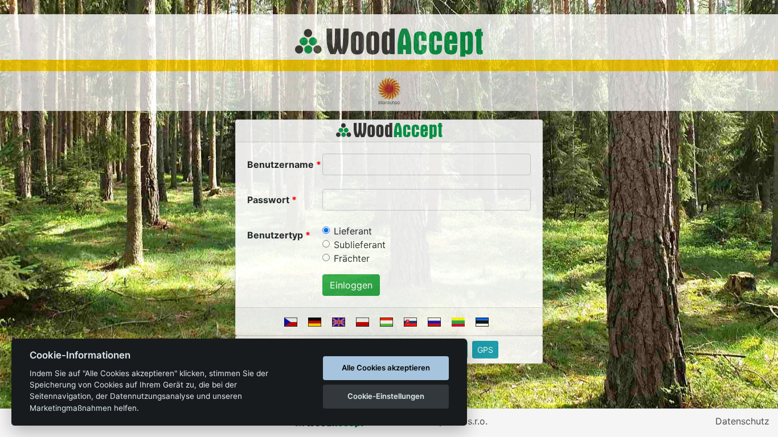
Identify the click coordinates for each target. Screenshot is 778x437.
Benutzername (280, 164)
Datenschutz (742, 421)
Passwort (268, 199)
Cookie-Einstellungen (385, 396)
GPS (485, 349)
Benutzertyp (275, 235)
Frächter (352, 258)
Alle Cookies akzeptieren (386, 367)
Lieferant (353, 231)
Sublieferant (360, 244)
